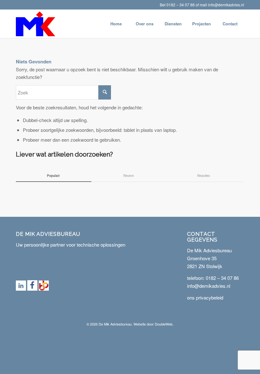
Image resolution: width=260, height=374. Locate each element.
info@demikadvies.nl (226, 4)
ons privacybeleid (205, 297)
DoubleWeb (163, 323)
